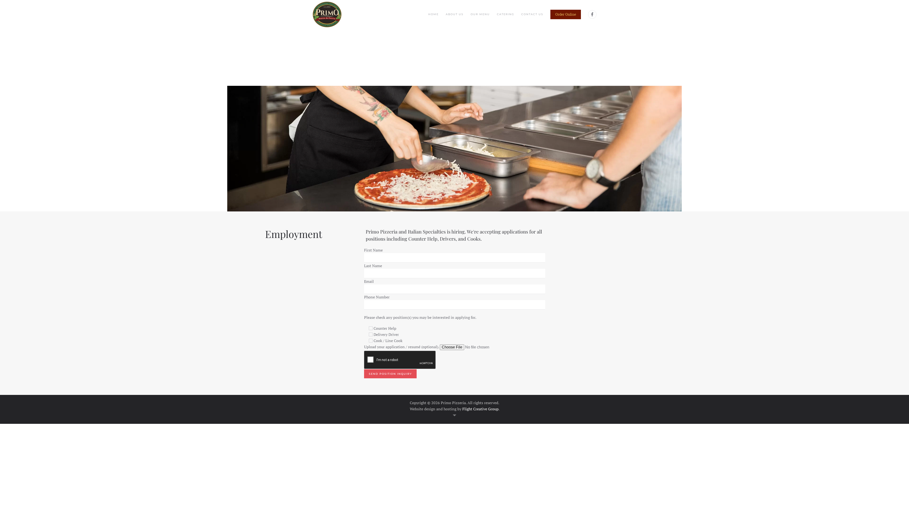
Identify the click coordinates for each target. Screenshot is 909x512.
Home (433, 14)
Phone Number (377, 297)
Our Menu (480, 14)
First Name (373, 250)
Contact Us (532, 14)
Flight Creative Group (480, 408)
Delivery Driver (386, 334)
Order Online (565, 14)
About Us (454, 14)
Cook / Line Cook (388, 340)
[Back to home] (327, 14)
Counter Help (385, 328)
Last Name (373, 265)
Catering (505, 14)
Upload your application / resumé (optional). (401, 346)
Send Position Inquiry (390, 373)
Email (369, 281)
